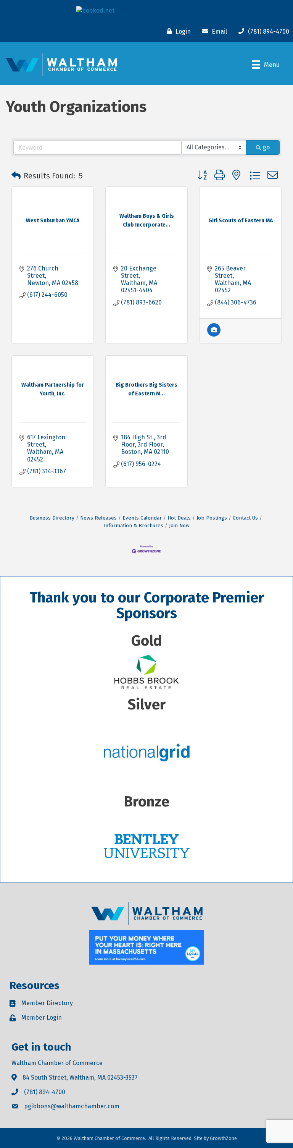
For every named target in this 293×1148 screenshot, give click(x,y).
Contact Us (245, 518)
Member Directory (47, 1003)
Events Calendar (142, 518)
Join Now (179, 525)
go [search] (266, 147)
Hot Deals (179, 518)
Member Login (41, 1017)
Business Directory (51, 518)
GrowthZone (223, 1138)
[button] (16, 176)
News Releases (98, 518)
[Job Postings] (214, 334)
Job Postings (211, 518)
